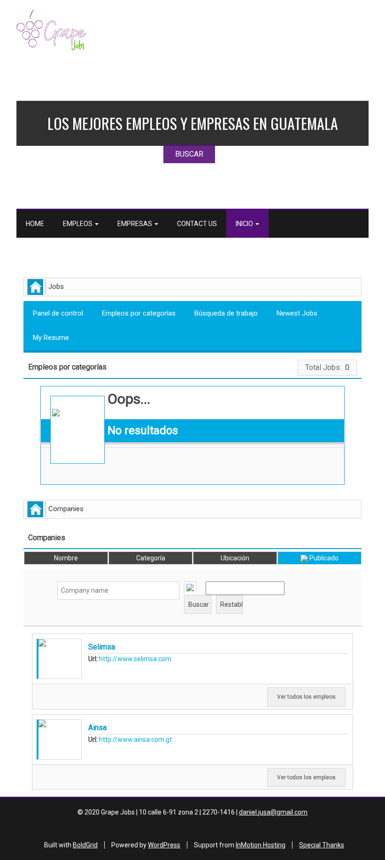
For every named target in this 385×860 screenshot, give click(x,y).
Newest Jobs (297, 313)
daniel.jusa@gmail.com (273, 812)
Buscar (365, 422)
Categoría (150, 558)
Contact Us (197, 223)
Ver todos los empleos (306, 697)
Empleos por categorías (139, 313)
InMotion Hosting (260, 845)
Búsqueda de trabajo (226, 313)
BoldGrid (85, 845)
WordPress (164, 845)
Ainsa (97, 727)
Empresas (135, 223)
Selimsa (101, 646)
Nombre (66, 558)
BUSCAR (189, 154)
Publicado (323, 558)
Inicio (245, 223)
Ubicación (235, 558)
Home (35, 223)
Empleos (78, 223)
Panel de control (58, 313)
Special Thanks (321, 845)
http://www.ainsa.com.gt (135, 739)
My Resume (51, 337)
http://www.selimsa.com (135, 659)
